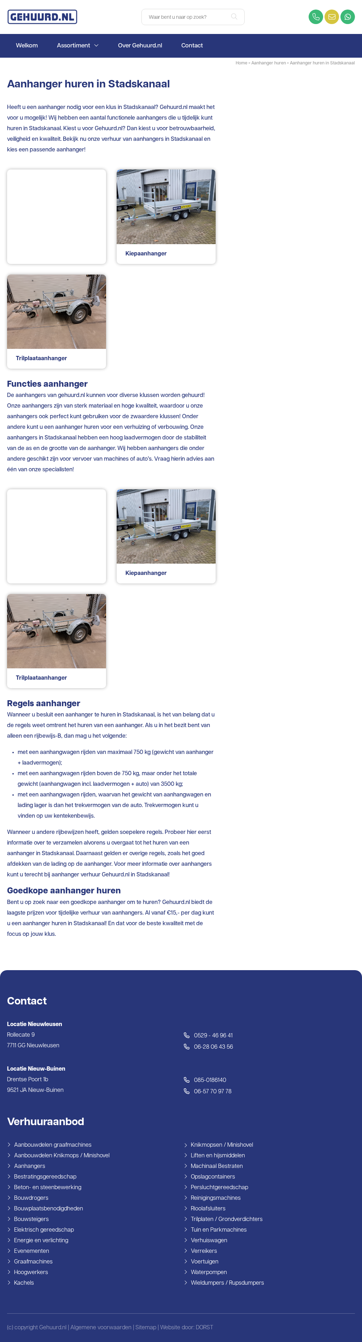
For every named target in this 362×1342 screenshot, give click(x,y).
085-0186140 (209, 1080)
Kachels (24, 1283)
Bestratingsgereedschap (45, 1177)
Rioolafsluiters (208, 1209)
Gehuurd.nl (108, 129)
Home (241, 63)
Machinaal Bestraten (217, 1166)
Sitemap (145, 1328)
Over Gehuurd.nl (140, 46)
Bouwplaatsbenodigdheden (48, 1209)
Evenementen (31, 1251)
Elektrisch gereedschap (44, 1230)
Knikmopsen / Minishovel (222, 1145)
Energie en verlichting (41, 1241)
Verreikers (204, 1251)
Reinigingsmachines (216, 1198)
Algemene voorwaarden (101, 1328)
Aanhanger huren (268, 63)
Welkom (27, 46)
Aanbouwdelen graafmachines (53, 1145)
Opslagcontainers (213, 1177)
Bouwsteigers (31, 1219)
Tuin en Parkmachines (219, 1230)
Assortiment (73, 46)
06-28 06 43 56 (213, 1047)
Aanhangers (29, 1166)
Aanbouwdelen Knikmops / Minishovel (62, 1156)
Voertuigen (204, 1262)
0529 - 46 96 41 (213, 1036)
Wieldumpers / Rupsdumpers (227, 1283)
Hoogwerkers (31, 1272)
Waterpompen (209, 1272)
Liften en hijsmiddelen (218, 1156)
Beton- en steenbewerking (47, 1188)
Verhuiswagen (209, 1241)
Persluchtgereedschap (219, 1188)
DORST (204, 1328)
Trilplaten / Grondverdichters (227, 1219)
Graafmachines (33, 1262)
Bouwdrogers (31, 1198)
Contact (192, 46)
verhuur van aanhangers (132, 139)
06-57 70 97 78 (212, 1092)
